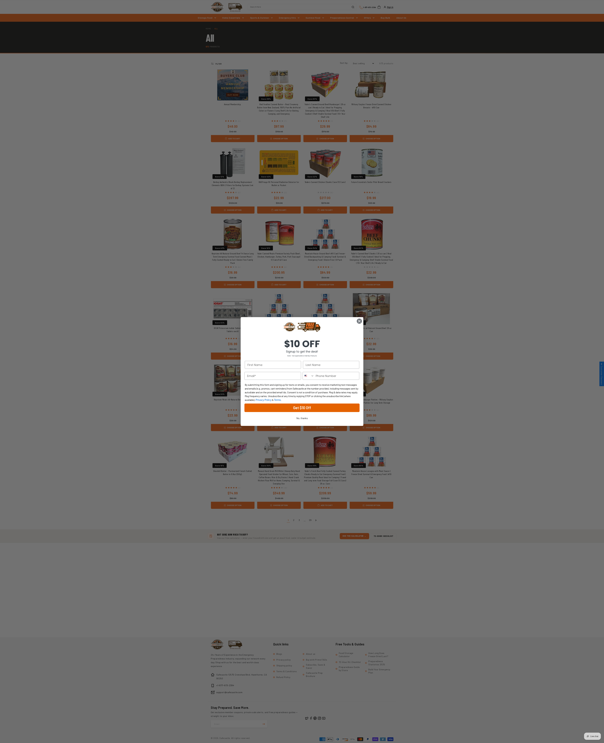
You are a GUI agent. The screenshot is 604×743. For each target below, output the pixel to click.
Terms (277, 400)
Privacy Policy (263, 400)
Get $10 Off (302, 407)
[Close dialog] (359, 321)
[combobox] (308, 376)
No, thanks (302, 418)
